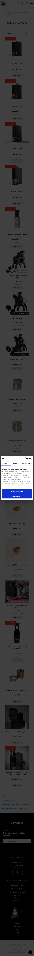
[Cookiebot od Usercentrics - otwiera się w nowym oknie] (25, 459)
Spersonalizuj (16, 496)
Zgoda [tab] (6, 463)
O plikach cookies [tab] (27, 463)
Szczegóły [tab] (16, 463)
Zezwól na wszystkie (17, 491)
